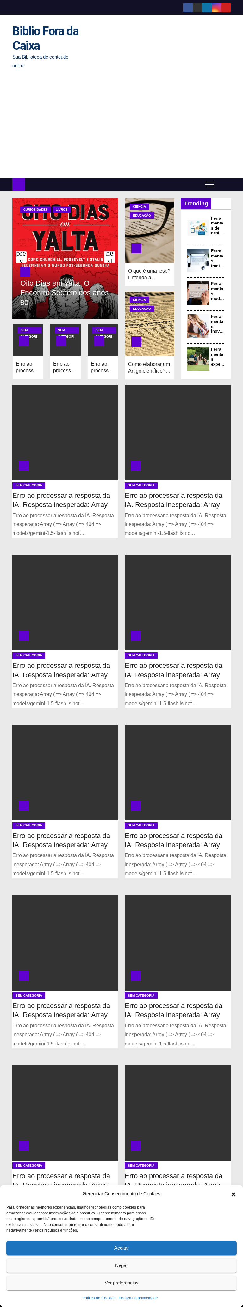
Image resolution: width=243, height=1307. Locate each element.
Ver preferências (122, 1282)
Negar (121, 1265)
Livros (62, 209)
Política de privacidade (138, 1298)
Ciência (139, 206)
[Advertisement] (121, 124)
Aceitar (121, 1248)
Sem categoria (29, 331)
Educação (142, 215)
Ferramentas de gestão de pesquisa (217, 233)
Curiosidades (35, 209)
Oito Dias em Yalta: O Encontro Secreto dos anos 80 (64, 293)
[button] (233, 1194)
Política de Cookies (98, 1298)
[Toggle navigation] (209, 184)
